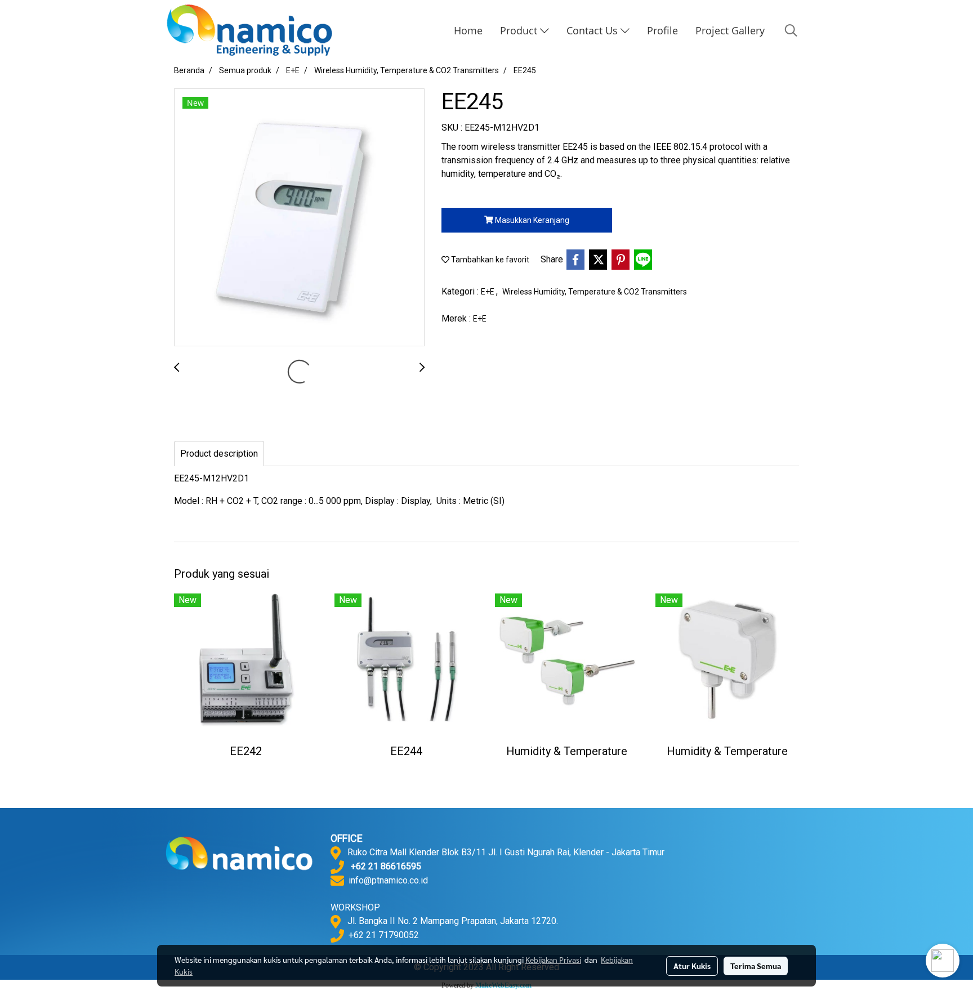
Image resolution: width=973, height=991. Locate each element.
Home (468, 30)
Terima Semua (755, 966)
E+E (488, 291)
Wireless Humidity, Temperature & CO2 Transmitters (594, 291)
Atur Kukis (692, 966)
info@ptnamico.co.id (388, 880)
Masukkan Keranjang (531, 220)
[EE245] (299, 218)
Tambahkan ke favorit (489, 259)
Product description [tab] (219, 453)
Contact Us (593, 30)
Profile (662, 30)
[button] (791, 30)
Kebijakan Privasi (553, 959)
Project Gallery (730, 30)
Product (520, 30)
